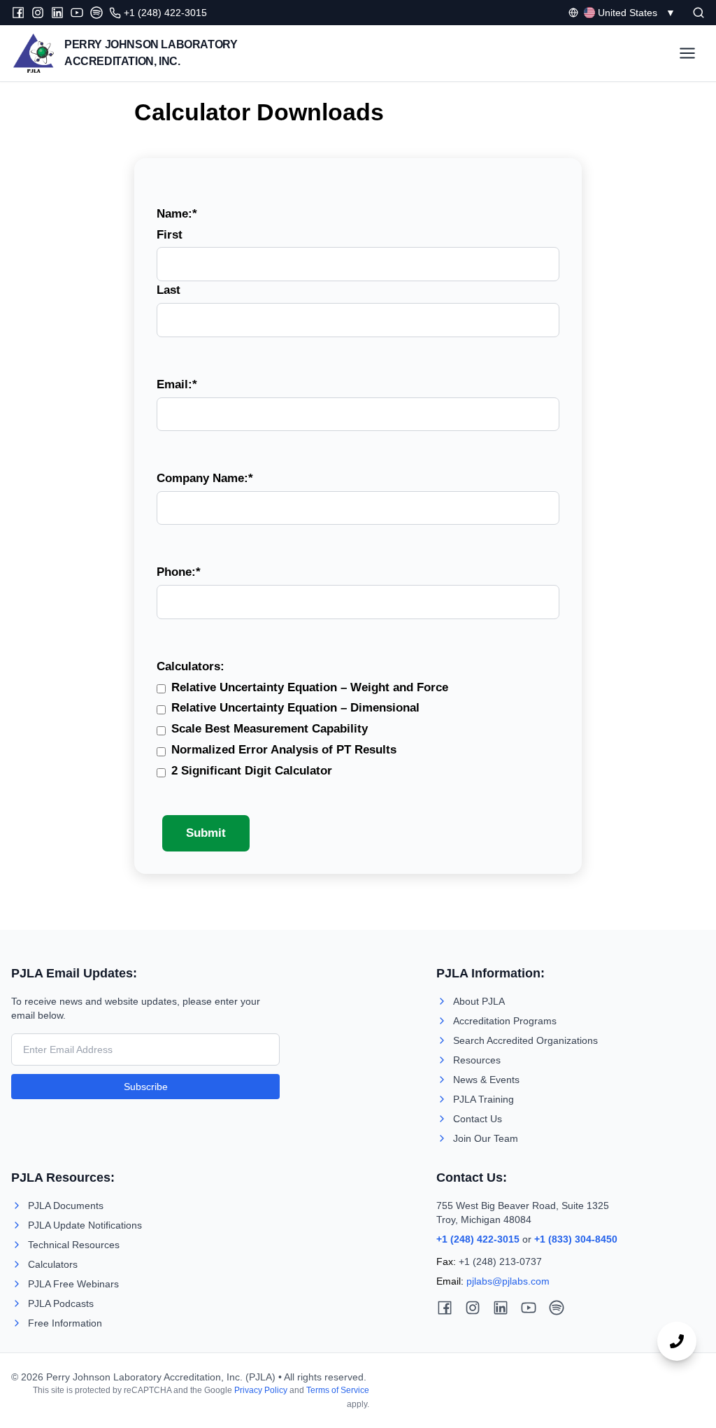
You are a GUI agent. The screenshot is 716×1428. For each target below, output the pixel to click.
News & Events (486, 1079)
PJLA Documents (65, 1205)
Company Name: (205, 478)
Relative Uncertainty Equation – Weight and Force (309, 687)
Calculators (53, 1264)
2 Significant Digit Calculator (251, 770)
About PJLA (479, 1001)
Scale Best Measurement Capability (269, 728)
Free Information (65, 1323)
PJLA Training (483, 1099)
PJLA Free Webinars (73, 1283)
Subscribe (146, 1086)
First (169, 234)
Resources (477, 1060)
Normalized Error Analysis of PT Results (283, 749)
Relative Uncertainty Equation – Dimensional (295, 707)
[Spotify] (96, 13)
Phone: (179, 572)
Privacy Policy (260, 1390)
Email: (177, 384)
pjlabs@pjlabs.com (508, 1281)
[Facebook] (18, 13)
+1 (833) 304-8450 (575, 1239)
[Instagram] (38, 13)
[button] (698, 12)
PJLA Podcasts (61, 1303)
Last (168, 290)
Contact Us (477, 1118)
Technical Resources (74, 1244)
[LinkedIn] (57, 13)
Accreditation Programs (505, 1020)
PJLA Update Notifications (85, 1225)
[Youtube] (77, 13)
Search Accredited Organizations (525, 1040)
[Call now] (676, 1341)
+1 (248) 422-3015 (478, 1239)
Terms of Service (337, 1390)
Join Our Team (485, 1138)
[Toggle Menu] (687, 53)
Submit (206, 833)
